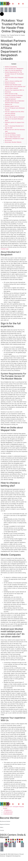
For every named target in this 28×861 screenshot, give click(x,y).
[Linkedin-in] (18, 10)
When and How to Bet (11, 93)
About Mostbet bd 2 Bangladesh (14, 68)
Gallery (1, 827)
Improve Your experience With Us (14, 90)
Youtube (2, 830)
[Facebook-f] (2, 10)
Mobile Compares (10, 83)
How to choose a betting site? (13, 81)
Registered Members (5, 824)
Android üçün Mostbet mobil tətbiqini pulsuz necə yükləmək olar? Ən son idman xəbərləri (15, 86)
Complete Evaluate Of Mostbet (14, 95)
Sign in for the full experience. (13, 70)
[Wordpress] (2, 14)
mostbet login (5, 249)
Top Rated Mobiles (10, 133)
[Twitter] (14, 10)
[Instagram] (6, 10)
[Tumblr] (22, 10)
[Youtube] (10, 10)
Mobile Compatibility (11, 66)
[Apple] (22, 845)
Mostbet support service (12, 106)
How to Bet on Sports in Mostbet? (14, 117)
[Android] (2, 849)
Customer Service (10, 115)
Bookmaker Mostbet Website (13, 142)
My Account (8, 140)
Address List (8, 104)
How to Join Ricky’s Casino (12, 135)
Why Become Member (5, 821)
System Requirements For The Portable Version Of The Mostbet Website (14, 73)
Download (8, 92)
